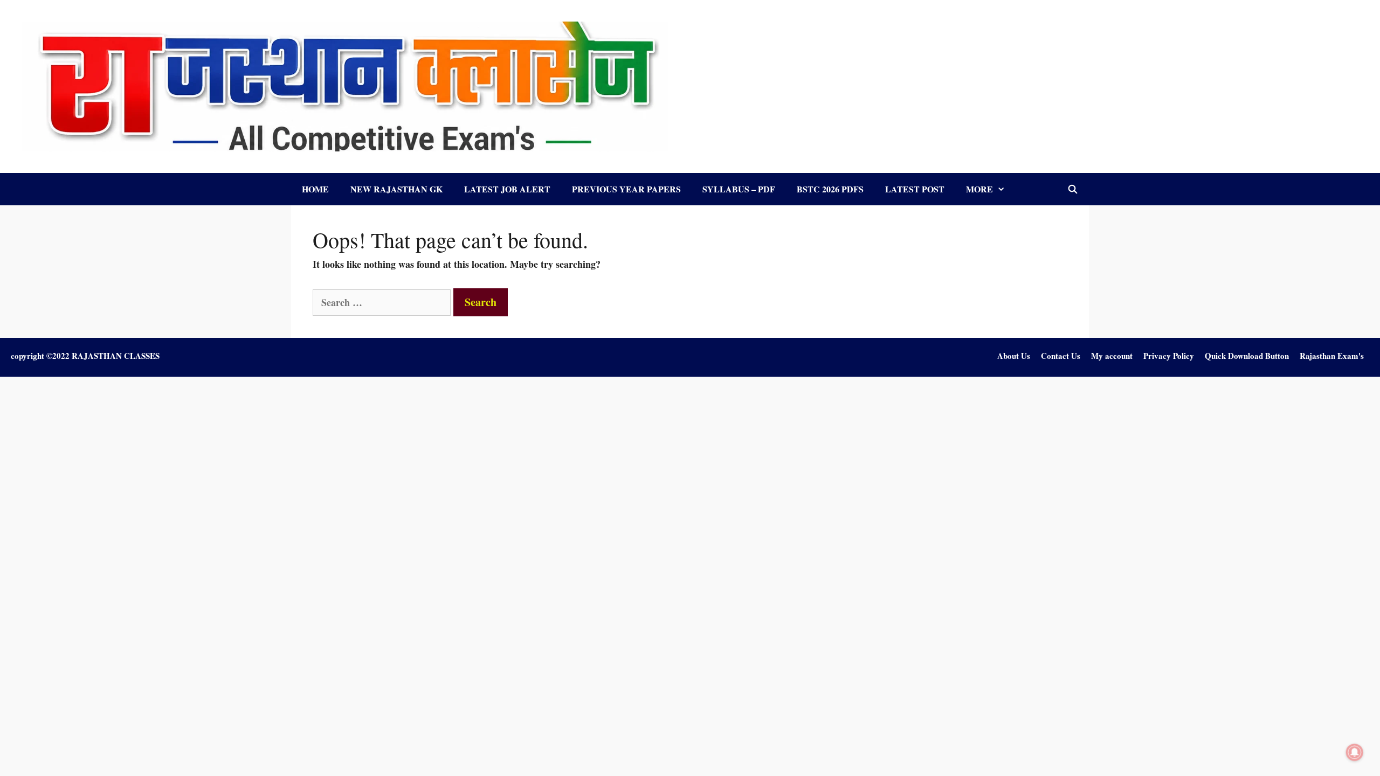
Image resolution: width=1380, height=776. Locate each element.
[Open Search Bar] (1072, 189)
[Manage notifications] (1354, 752)
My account (1112, 356)
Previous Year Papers (626, 189)
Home (315, 189)
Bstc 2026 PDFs (830, 189)
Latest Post (914, 189)
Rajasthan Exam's (1332, 356)
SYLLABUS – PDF (738, 189)
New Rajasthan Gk (396, 189)
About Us (1013, 356)
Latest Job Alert (507, 189)
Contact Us (1060, 356)
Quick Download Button (1247, 356)
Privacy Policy (1168, 356)
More (979, 189)
